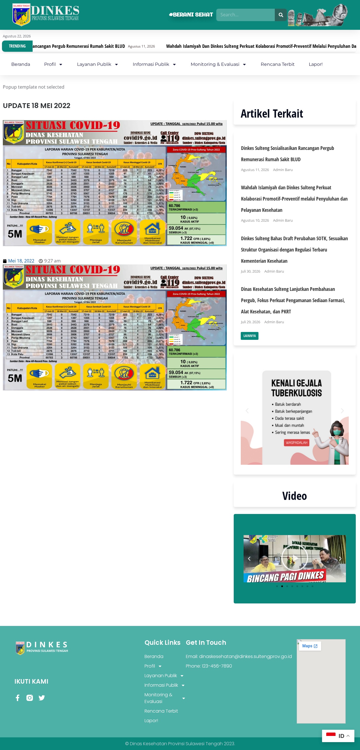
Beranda (20, 64)
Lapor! (316, 64)
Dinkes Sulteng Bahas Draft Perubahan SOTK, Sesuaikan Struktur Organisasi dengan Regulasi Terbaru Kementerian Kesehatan (294, 249)
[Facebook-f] (17, 698)
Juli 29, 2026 (250, 321)
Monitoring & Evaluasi (215, 64)
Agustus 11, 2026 (255, 169)
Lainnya (250, 335)
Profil (50, 64)
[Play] (295, 558)
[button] (247, 410)
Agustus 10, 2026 (255, 220)
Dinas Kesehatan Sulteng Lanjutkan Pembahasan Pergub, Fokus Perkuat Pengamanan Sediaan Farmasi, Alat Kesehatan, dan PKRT (293, 300)
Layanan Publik (94, 64)
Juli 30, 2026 (250, 271)
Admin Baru (283, 169)
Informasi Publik (151, 64)
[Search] (281, 15)
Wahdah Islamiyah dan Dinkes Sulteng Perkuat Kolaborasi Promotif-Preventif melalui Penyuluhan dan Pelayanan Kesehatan (236, 46)
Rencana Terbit (278, 64)
